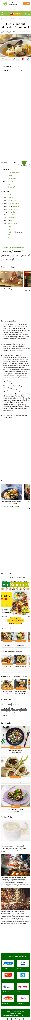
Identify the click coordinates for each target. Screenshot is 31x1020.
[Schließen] (1, 3)
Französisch (16, 704)
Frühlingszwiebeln (13, 203)
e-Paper (28, 616)
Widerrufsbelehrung (15, 1013)
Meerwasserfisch (21, 708)
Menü (2, 14)
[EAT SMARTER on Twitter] (19, 1019)
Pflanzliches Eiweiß (20, 667)
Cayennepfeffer (13, 187)
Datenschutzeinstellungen (15, 1011)
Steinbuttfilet (12, 218)
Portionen (24, 166)
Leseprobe (4, 616)
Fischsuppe (23, 712)
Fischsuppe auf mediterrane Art (11, 501)
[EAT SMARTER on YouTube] (23, 1019)
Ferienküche (5, 708)
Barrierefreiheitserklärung (11, 1015)
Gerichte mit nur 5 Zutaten (15, 809)
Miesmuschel (6, 255)
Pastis (10, 238)
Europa (9, 704)
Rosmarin (16, 209)
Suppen (15, 712)
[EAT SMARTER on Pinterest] (11, 1019)
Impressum (10, 1010)
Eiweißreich (7, 667)
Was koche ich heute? (15, 780)
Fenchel (10, 198)
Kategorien (25, 1015)
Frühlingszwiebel (7, 259)
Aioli (2, 843)
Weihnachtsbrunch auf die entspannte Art (13, 877)
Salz (9, 184)
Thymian (16, 206)
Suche (25, 14)
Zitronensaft (12, 178)
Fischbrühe (11, 212)
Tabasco (10, 235)
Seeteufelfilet (12, 215)
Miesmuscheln (12, 223)
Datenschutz (20, 1010)
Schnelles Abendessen (15, 750)
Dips (3, 704)
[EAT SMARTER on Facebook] (7, 1019)
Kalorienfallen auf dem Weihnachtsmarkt (13, 911)
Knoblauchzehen (13, 173)
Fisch (12, 708)
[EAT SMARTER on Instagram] (15, 1019)
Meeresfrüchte (6, 712)
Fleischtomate (12, 200)
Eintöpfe (4, 715)
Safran (10, 226)
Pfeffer (10, 232)
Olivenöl (10, 181)
